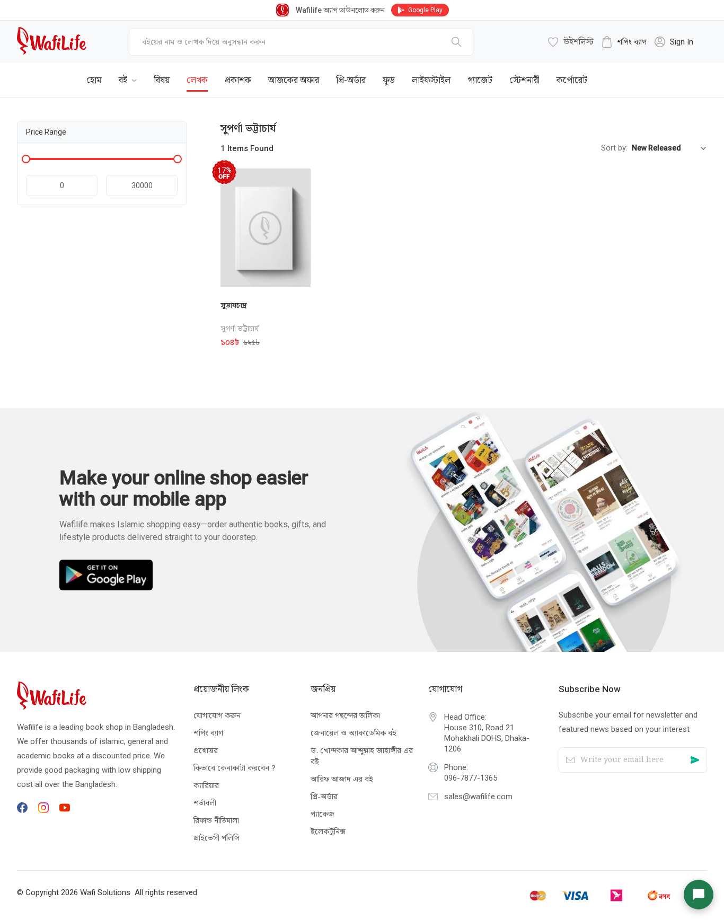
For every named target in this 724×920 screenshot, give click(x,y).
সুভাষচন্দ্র (233, 305)
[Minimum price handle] (26, 159)
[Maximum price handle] (177, 159)
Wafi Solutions (105, 892)
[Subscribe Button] (694, 760)
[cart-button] (683, 72)
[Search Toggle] (648, 72)
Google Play (425, 10)
